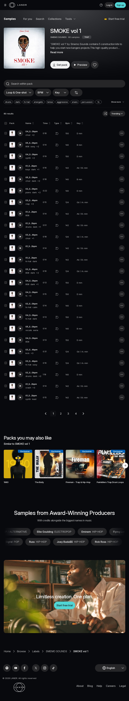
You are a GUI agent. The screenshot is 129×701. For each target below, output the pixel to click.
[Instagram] (44, 668)
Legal (122, 685)
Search (40, 18)
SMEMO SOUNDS (58, 37)
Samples (10, 18)
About (80, 685)
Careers (110, 685)
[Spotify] (7, 668)
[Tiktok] (53, 668)
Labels (35, 651)
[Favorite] (94, 65)
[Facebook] (24, 668)
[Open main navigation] (5, 5)
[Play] (24, 48)
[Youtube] (16, 668)
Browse (21, 651)
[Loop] (57, 133)
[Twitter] (36, 668)
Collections (54, 18)
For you (27, 18)
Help (99, 685)
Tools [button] (68, 18)
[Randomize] (105, 113)
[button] (101, 5)
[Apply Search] (8, 84)
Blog (90, 685)
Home (7, 651)
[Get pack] (27, 464)
